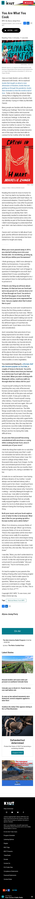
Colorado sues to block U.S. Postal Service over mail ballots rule (16, 689)
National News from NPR (16, 600)
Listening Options (9, 839)
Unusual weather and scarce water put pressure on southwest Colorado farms (15, 681)
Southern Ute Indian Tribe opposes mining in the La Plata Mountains (17, 708)
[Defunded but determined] (17, 726)
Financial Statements (10, 875)
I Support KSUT (17, 753)
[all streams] (32, 896)
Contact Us (7, 863)
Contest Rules (8, 879)
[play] (3, 897)
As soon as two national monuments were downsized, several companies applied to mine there (16, 698)
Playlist (6, 843)
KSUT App (7, 847)
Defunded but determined (17, 741)
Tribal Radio (7, 855)
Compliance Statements (11, 871)
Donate (29, 3)
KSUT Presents (8, 851)
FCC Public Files (8, 867)
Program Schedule (9, 835)
